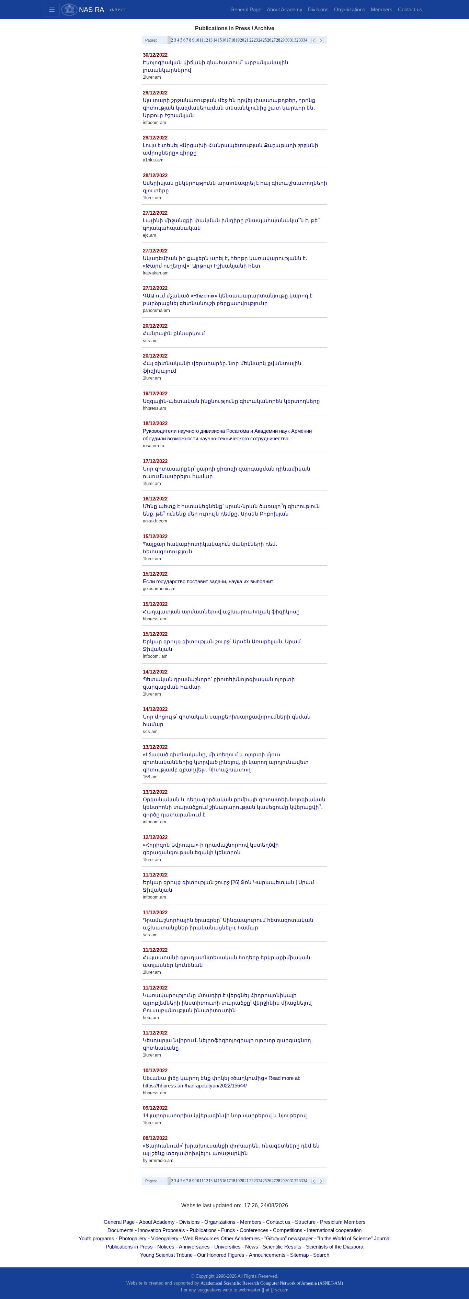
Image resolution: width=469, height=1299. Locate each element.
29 (283, 40)
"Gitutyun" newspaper (288, 1238)
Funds (228, 1230)
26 (269, 40)
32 (296, 40)
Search (321, 1255)
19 (238, 40)
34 (305, 40)
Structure (305, 1222)
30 (287, 40)
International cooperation (334, 1230)
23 (256, 40)
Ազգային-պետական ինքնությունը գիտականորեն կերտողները (231, 401)
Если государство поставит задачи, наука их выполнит (208, 581)
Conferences (254, 1230)
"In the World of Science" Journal (353, 1238)
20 (242, 40)
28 (278, 40)
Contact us (410, 9)
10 (197, 40)
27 (274, 40)
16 (224, 40)
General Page (245, 9)
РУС (121, 10)
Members (381, 9)
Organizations (349, 9)
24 (260, 40)
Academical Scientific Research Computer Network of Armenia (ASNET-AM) (272, 1283)
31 (292, 40)
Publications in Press (129, 1247)
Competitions (287, 1230)
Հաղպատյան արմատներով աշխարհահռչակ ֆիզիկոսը (221, 611)
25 (265, 40)
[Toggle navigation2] (52, 9)
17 (229, 40)
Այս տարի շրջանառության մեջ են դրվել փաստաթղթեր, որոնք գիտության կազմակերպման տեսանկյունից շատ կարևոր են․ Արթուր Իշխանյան (229, 108)
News (251, 1247)
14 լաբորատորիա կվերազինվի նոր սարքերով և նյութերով (225, 1115)
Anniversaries (194, 1247)
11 (201, 40)
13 (210, 40)
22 (251, 40)
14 (215, 40)
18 (233, 40)
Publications (203, 1230)
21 (246, 40)
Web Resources (201, 1238)
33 (301, 40)
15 (220, 40)
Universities (227, 1247)
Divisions (318, 9)
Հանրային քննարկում (174, 333)
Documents (120, 1230)
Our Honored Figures (220, 1255)
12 (206, 40)
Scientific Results (282, 1247)
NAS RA (91, 9)
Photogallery (133, 1238)
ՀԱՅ (113, 10)
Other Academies (240, 1238)
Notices (165, 1247)
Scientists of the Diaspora (334, 1247)
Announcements (267, 1255)
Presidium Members (343, 1222)
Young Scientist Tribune (166, 1255)
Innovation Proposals (161, 1230)
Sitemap (299, 1255)
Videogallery (165, 1238)
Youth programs (96, 1238)
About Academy (284, 9)
